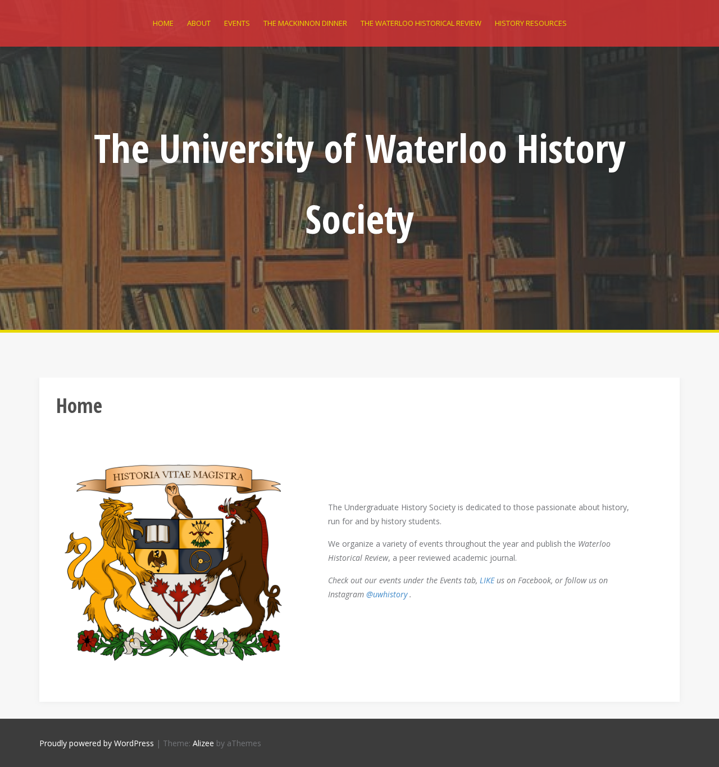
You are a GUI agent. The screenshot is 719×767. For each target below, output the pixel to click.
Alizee (203, 743)
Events (237, 23)
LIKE (487, 580)
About (199, 23)
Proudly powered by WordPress (96, 743)
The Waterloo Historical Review (421, 23)
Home (163, 23)
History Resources (531, 23)
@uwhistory (386, 594)
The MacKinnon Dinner (305, 23)
